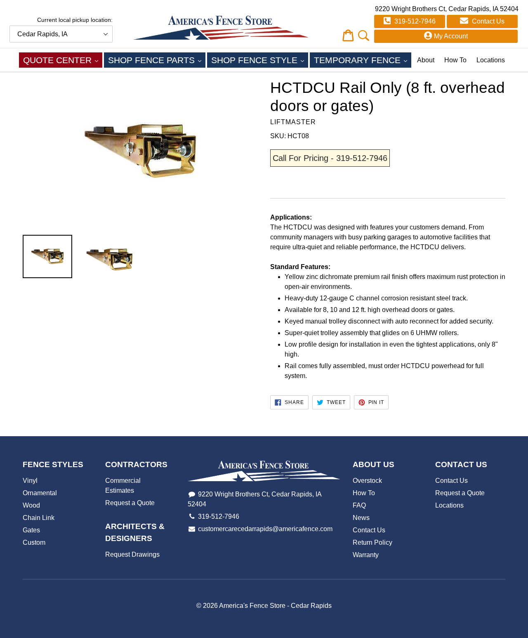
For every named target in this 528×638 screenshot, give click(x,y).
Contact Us (487, 21)
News (361, 517)
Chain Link (38, 517)
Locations (490, 60)
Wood (31, 505)
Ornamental (40, 492)
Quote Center (62, 60)
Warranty (366, 554)
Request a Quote (130, 502)
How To (455, 60)
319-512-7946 (414, 21)
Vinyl (30, 480)
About (425, 60)
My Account (451, 36)
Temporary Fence (362, 60)
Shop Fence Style (259, 60)
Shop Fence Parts (156, 60)
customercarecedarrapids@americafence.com (265, 528)
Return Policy (372, 542)
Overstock (367, 480)
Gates (31, 530)
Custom (34, 542)
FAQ (359, 505)
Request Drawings (132, 554)
